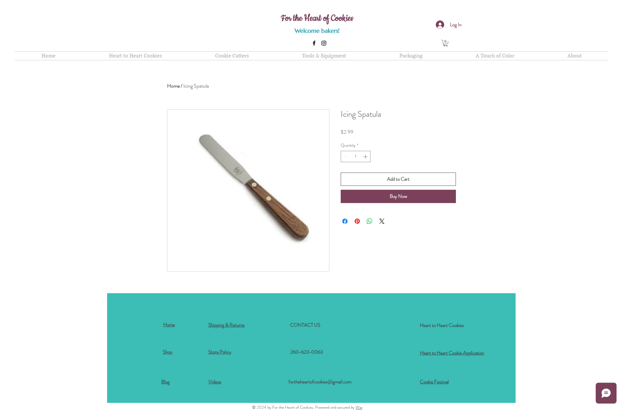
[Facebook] (314, 43)
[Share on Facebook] (345, 221)
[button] (445, 43)
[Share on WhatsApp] (369, 221)
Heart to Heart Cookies (442, 325)
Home (173, 86)
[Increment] (366, 156)
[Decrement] (345, 156)
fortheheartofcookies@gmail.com (319, 381)
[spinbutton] (355, 156)
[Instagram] (324, 43)
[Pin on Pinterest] (357, 221)
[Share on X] (382, 221)
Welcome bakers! (317, 30)
